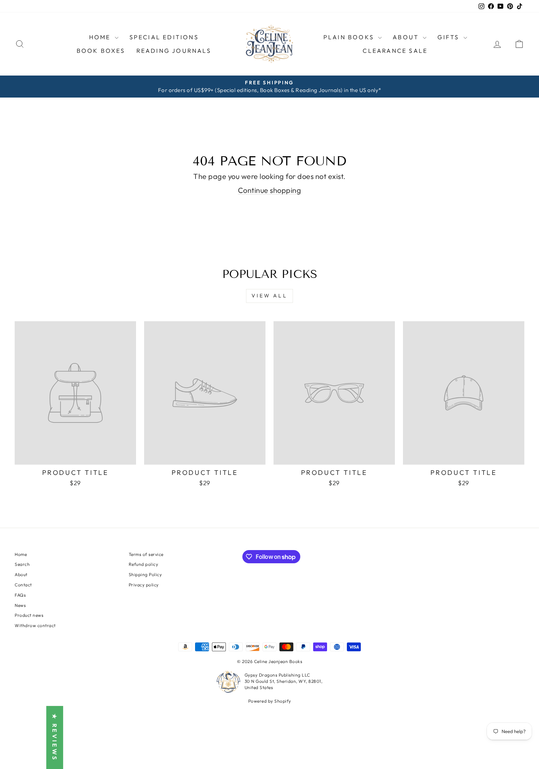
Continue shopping (269, 190)
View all (269, 295)
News (20, 605)
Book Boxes (101, 50)
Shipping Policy (145, 574)
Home (101, 37)
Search (22, 564)
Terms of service (146, 554)
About (21, 574)
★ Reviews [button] (54, 737)
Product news (29, 615)
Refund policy (143, 564)
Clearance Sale (395, 50)
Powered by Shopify (269, 701)
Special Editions (164, 37)
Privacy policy (144, 584)
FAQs (20, 595)
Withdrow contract (35, 625)
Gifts (449, 37)
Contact (23, 584)
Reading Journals (173, 50)
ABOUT (407, 37)
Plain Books (349, 37)
